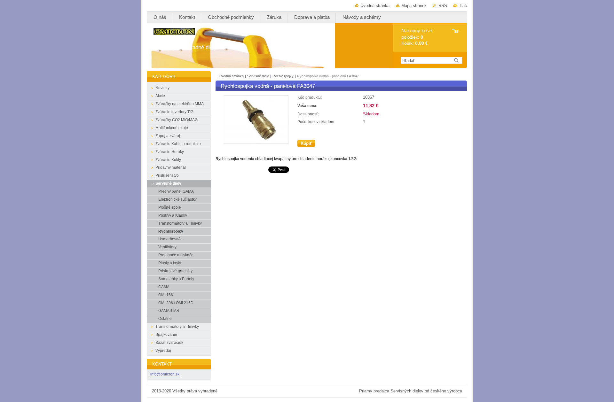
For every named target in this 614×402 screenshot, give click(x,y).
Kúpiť (306, 143)
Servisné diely (258, 76)
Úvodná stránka (375, 5)
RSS (442, 5)
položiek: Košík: (417, 37)
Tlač (463, 5)
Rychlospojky (283, 76)
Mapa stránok (414, 5)
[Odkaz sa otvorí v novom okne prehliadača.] (256, 142)
